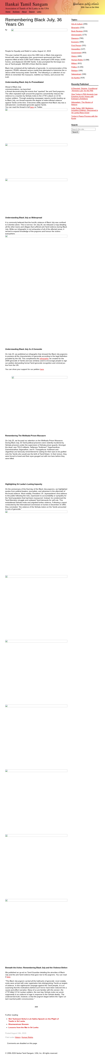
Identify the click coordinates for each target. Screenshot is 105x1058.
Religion (74, 70)
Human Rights (27, 1037)
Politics (74, 67)
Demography (76, 35)
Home (8, 12)
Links (39, 12)
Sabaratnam (76, 74)
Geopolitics (75, 49)
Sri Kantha (75, 78)
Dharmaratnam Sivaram (18, 1024)
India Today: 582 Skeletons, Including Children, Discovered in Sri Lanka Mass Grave (84, 110)
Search (32, 12)
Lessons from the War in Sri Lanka (23, 1027)
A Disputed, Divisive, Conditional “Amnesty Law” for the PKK (84, 89)
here (32, 107)
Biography (75, 27)
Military (74, 63)
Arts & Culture (77, 24)
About (24, 12)
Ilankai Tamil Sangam (26, 4)
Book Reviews (77, 31)
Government (76, 53)
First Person (76, 45)
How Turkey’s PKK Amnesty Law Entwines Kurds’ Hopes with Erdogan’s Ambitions (84, 96)
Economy (75, 42)
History (17, 1037)
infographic (44, 358)
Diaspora (75, 38)
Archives (16, 12)
